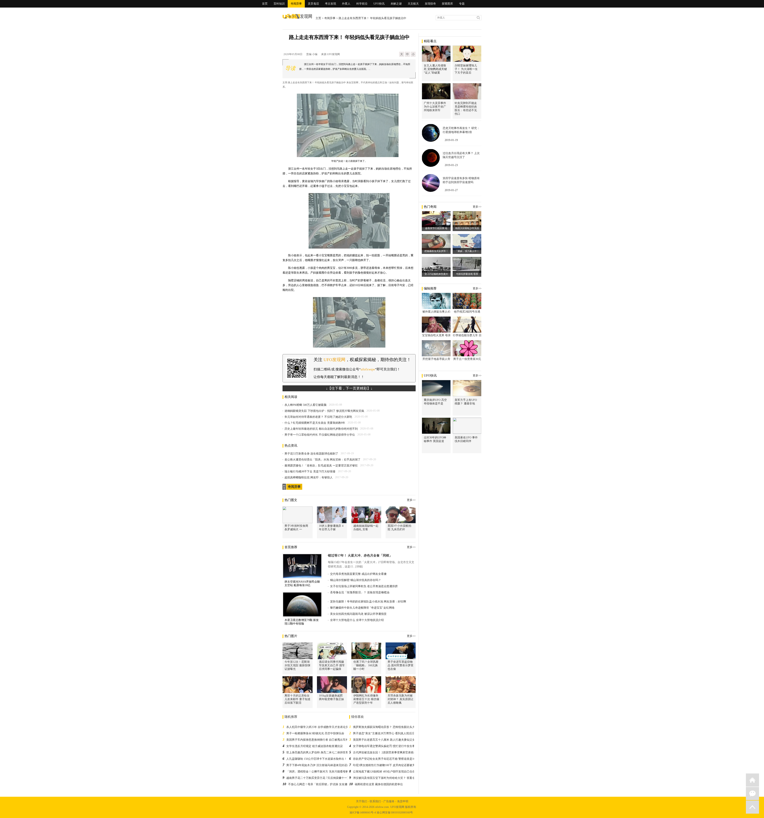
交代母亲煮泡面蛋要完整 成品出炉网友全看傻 (358, 573)
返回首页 (752, 780)
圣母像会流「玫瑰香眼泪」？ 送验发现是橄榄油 (359, 592)
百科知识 (279, 3)
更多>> (411, 499)
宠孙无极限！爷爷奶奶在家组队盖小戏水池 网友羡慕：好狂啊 (368, 601)
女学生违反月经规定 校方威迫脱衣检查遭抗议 (314, 746)
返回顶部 (752, 807)
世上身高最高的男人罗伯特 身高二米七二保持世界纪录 (320, 752)
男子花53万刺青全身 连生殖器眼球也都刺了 (311, 453)
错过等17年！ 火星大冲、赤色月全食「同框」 (360, 555)
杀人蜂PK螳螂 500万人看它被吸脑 (305, 404)
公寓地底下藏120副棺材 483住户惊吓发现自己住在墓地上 (388, 771)
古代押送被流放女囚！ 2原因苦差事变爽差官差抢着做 (386, 752)
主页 (318, 18)
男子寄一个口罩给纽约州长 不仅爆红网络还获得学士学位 (320, 434)
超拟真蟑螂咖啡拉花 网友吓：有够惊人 (309, 477)
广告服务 (389, 801)
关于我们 (361, 801)
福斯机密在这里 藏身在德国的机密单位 (379, 784)
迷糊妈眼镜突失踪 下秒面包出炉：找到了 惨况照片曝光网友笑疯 (324, 410)
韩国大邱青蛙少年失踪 (467, 228)
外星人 (346, 3)
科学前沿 (361, 3)
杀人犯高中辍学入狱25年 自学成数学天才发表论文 (317, 727)
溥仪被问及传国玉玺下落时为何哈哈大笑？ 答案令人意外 (388, 777)
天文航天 (413, 3)
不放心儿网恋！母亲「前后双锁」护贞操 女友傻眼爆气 (322, 784)
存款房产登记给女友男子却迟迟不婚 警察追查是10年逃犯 (388, 758)
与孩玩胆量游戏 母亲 (467, 274)
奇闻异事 (296, 3)
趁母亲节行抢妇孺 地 (436, 228)
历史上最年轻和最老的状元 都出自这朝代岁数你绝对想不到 (321, 428)
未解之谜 (396, 3)
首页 (265, 3)
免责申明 (402, 801)
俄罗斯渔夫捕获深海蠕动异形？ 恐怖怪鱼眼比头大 (384, 727)
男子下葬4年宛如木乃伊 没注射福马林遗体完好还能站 (319, 765)
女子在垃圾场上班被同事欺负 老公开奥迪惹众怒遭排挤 (364, 586)
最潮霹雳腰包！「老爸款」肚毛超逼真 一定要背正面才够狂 (321, 465)
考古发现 (330, 3)
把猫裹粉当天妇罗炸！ (436, 251)
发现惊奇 (430, 3)
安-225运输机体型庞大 (436, 274)
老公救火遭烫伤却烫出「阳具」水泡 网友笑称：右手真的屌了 (323, 459)
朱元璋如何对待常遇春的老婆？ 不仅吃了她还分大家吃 (318, 416)
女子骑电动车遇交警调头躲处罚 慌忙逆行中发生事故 (385, 746)
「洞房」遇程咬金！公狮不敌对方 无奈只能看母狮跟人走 (321, 771)
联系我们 (375, 801)
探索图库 (447, 3)
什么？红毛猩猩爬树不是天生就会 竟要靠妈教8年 (315, 422)
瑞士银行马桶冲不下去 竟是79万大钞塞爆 (310, 471)
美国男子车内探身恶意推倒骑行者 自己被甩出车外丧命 (320, 739)
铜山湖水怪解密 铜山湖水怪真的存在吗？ (355, 580)
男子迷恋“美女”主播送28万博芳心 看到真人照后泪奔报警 (388, 733)
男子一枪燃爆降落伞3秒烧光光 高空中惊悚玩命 (315, 733)
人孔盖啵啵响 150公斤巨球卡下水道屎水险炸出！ (316, 758)
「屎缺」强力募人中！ (467, 251)
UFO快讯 (379, 3)
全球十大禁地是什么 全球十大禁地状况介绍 (357, 620)
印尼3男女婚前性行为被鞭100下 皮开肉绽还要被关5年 (386, 765)
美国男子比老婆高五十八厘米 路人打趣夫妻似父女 (384, 739)
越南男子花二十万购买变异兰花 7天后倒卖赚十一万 (318, 777)
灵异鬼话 (313, 3)
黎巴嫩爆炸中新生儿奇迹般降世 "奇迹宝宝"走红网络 (362, 607)
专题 (462, 3)
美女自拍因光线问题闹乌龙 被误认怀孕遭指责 (358, 613)
